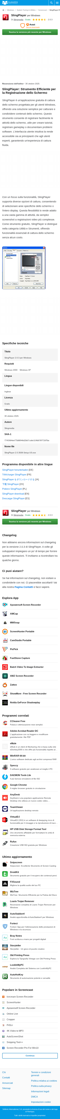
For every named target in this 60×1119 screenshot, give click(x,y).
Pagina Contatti (24, 587)
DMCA (34, 1097)
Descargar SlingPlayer (13, 498)
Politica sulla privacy (41, 1086)
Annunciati (7, 1083)
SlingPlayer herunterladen (15, 470)
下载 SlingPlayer (10, 484)
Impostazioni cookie (41, 1102)
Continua (30, 1055)
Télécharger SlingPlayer (14, 474)
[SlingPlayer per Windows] (5, 17)
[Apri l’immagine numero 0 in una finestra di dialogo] (23, 267)
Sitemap (6, 1088)
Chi (4, 1072)
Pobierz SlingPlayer (12, 489)
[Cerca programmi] (51, 3)
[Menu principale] (57, 3)
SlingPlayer (25, 15)
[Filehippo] (10, 3)
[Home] (3, 10)
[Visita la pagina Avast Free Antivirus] (30, 25)
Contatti (6, 1077)
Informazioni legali (40, 1091)
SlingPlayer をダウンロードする (18, 479)
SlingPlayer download (13, 494)
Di (17, 19)
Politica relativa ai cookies (44, 1080)
